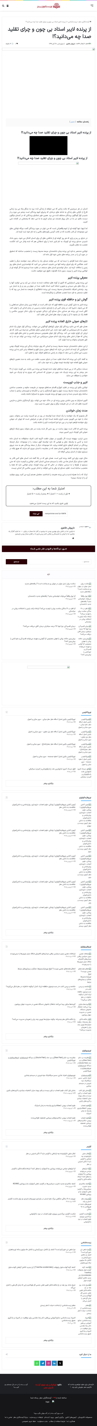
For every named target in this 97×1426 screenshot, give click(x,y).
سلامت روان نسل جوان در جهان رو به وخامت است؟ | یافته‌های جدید (50, 583)
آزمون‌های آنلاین (70, 1417)
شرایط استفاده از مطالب (57, 1421)
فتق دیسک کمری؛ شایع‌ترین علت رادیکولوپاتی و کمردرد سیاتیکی (52, 769)
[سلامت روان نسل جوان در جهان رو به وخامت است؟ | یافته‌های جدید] (84, 588)
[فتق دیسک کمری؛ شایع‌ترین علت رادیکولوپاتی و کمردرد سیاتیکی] (84, 773)
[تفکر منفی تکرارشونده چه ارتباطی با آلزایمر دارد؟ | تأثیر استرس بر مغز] (84, 1159)
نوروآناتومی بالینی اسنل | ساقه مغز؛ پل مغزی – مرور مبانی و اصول (51, 731)
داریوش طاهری (70, 44)
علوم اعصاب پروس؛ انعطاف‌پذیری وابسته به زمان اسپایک (54, 1105)
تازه (48, 574)
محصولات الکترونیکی (85, 1417)
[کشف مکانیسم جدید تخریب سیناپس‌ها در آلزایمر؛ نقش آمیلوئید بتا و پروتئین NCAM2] (84, 1189)
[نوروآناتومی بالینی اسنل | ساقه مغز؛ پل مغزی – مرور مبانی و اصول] (84, 736)
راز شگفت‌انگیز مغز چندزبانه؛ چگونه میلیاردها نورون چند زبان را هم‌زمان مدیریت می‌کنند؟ (43, 1019)
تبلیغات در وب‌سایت (36, 1417)
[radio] (56, 498)
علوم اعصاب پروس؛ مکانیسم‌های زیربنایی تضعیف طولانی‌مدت (53, 1118)
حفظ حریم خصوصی (29, 1421)
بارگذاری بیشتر (48, 783)
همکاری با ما (71, 1421)
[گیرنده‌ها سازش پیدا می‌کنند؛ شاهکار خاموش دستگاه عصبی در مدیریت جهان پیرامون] (84, 1009)
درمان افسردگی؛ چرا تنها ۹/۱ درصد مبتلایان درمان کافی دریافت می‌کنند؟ (49, 626)
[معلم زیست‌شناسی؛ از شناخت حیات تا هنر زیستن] (84, 1309)
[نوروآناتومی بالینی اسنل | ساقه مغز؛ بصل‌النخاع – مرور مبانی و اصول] (84, 748)
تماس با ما (8, 1417)
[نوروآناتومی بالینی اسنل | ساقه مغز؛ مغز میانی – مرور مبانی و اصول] (84, 723)
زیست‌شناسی (72, 22)
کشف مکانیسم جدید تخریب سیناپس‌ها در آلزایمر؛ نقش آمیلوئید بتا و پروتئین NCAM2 (44, 1183)
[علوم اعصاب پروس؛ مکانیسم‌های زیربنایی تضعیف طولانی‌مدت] (84, 1122)
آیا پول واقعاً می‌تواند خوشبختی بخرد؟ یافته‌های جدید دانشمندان (51, 596)
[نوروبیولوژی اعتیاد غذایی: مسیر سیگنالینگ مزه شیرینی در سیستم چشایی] (84, 1081)
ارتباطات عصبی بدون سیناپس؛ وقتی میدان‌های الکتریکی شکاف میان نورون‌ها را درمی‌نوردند (42, 953)
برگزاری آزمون (59, 1417)
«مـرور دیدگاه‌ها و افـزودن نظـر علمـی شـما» (48, 548)
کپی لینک (36, 513)
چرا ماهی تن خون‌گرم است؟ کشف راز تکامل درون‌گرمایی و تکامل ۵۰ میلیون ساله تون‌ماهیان (41, 1249)
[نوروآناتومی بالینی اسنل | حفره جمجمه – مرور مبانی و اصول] (84, 760)
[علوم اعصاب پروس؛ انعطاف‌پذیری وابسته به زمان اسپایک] (84, 1109)
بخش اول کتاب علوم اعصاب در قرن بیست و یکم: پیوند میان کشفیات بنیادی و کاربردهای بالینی (40, 1090)
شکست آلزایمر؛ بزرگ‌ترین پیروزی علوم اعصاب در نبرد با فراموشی (52, 1214)
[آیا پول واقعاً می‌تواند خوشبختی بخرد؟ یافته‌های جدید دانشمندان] (84, 600)
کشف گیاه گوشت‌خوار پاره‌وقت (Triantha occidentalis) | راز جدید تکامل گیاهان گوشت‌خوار (41, 1267)
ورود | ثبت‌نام (49, 1417)
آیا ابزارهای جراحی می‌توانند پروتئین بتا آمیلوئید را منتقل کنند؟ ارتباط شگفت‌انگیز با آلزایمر (43, 1168)
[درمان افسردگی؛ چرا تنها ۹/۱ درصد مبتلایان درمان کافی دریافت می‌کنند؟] (84, 630)
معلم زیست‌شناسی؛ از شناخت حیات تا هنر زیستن (57, 1305)
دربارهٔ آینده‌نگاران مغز (20, 1417)
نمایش (73, 122)
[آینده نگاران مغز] (48, 5)
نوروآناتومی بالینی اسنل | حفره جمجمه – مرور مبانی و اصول (54, 756)
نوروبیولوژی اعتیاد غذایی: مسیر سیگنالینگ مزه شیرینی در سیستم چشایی (49, 1075)
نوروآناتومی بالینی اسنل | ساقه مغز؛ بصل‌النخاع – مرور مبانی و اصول (51, 744)
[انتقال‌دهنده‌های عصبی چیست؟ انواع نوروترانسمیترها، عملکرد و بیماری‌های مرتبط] (84, 976)
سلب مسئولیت (42, 1421)
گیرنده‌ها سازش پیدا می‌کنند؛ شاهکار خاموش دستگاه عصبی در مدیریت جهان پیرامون (45, 1004)
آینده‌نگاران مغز (84, 22)
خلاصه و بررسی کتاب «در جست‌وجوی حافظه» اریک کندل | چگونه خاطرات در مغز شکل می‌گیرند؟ (40, 986)
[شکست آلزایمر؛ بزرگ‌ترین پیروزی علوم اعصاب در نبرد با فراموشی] (84, 1218)
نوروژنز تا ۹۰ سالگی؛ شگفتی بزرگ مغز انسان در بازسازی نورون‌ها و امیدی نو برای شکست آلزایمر (41, 1199)
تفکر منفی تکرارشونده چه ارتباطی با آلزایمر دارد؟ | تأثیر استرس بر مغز (50, 1153)
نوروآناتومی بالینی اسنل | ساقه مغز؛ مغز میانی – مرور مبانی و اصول (51, 719)
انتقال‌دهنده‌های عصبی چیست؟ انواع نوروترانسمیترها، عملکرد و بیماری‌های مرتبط (46, 969)
